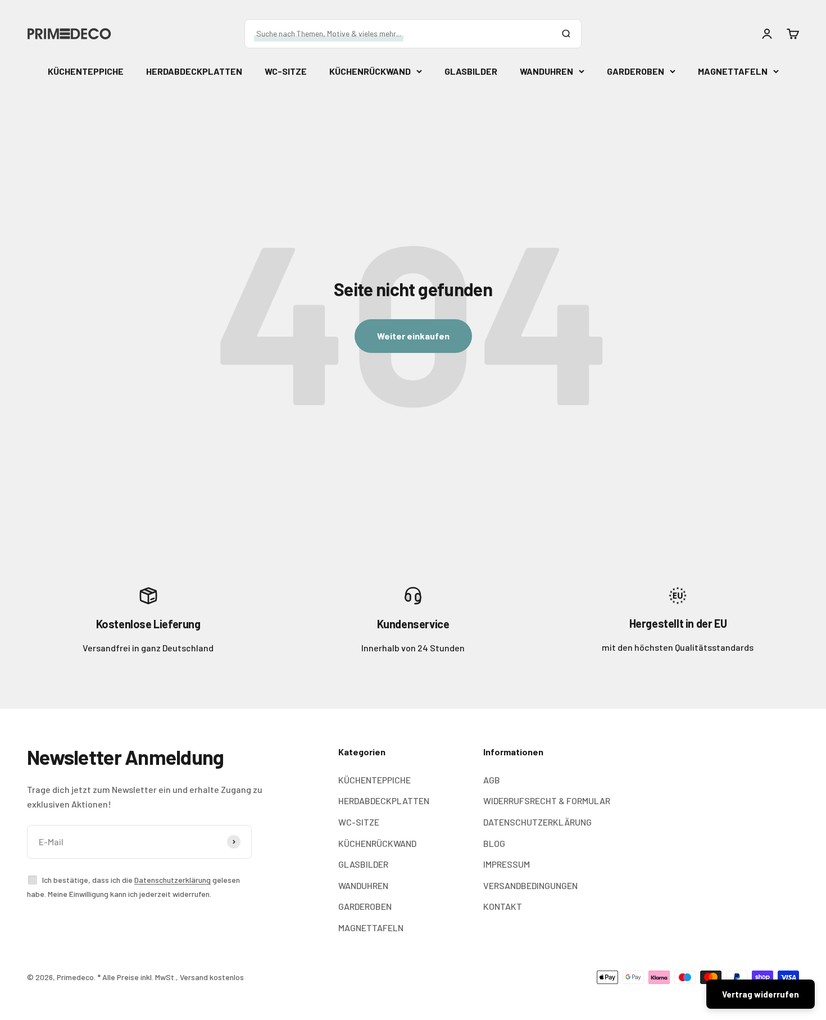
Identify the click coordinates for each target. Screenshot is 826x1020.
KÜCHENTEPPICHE (86, 71)
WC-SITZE (286, 71)
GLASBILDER (470, 71)
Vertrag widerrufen (760, 994)
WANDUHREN (546, 71)
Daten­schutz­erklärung (172, 880)
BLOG (494, 843)
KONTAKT (502, 906)
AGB (491, 779)
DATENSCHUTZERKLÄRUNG (537, 822)
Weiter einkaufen (413, 335)
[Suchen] (566, 34)
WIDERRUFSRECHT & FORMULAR (546, 800)
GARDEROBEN (635, 71)
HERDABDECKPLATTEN (194, 71)
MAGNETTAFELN (733, 71)
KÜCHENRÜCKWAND (370, 71)
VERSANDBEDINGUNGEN (530, 885)
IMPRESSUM (506, 864)
